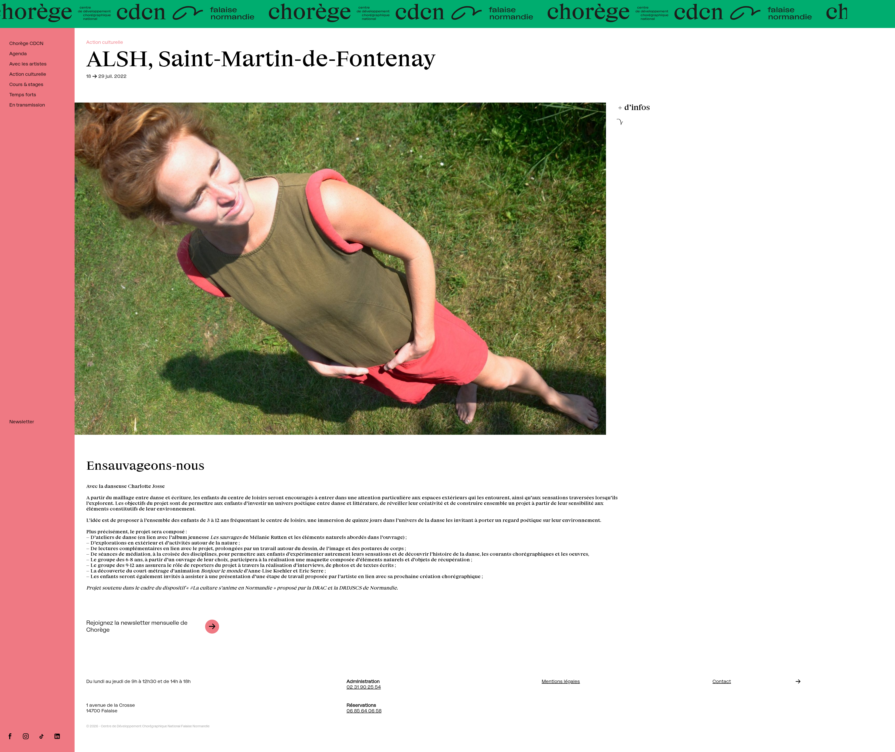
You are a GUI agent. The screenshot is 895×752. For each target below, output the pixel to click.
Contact (722, 681)
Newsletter (21, 422)
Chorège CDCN (26, 43)
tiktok (41, 735)
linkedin (57, 735)
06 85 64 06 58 (364, 711)
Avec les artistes (28, 64)
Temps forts (22, 95)
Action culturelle (27, 74)
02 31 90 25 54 (364, 687)
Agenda (18, 54)
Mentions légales (561, 681)
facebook (10, 735)
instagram (26, 735)
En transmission (27, 105)
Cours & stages (26, 84)
